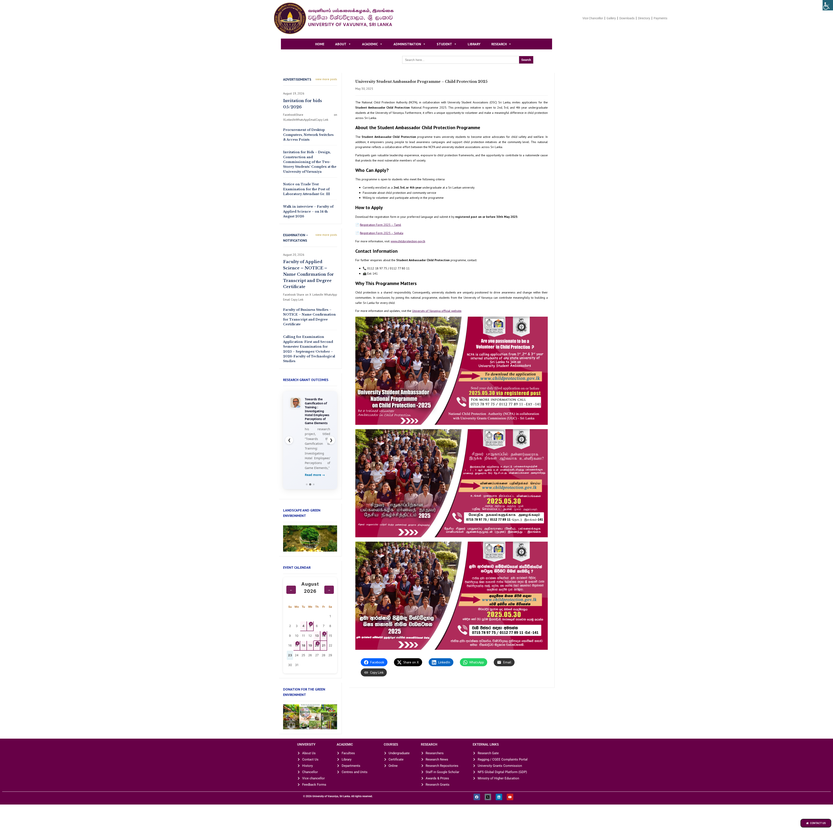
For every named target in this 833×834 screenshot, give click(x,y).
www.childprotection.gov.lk (408, 241)
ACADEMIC (370, 44)
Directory (644, 18)
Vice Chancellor (592, 18)
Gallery (611, 18)
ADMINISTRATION (407, 44)
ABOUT (340, 44)
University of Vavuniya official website (436, 311)
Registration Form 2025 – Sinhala (381, 233)
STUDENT (444, 44)
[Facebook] (477, 814)
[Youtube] (510, 814)
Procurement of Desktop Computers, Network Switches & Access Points (308, 135)
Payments (660, 18)
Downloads (627, 18)
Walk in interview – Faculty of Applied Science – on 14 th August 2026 (308, 211)
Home (319, 44)
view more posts (326, 79)
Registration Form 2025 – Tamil (380, 225)
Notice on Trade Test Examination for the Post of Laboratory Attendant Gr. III (306, 189)
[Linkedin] (499, 814)
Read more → (315, 492)
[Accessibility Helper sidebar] (828, 5)
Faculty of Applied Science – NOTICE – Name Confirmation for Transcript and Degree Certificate (308, 274)
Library (474, 44)
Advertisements (297, 79)
